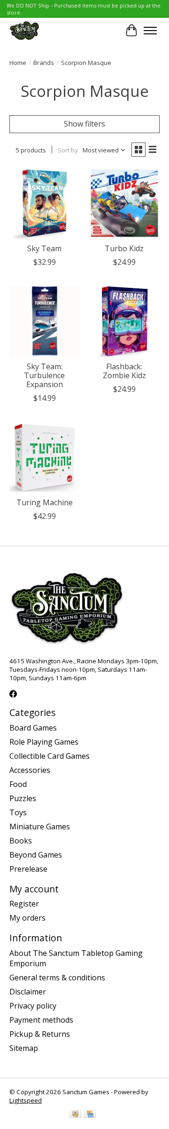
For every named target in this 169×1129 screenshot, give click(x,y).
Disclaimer (27, 991)
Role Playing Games (43, 742)
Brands (43, 62)
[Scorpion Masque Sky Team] (44, 203)
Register (24, 903)
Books (20, 840)
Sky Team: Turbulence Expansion (44, 375)
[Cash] (75, 1115)
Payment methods (41, 1020)
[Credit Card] (90, 1115)
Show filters (84, 124)
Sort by (68, 150)
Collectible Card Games (49, 756)
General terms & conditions (57, 977)
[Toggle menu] (150, 30)
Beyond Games (35, 855)
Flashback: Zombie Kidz (124, 371)
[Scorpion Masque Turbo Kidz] (124, 203)
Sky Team (44, 248)
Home (17, 62)
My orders (27, 918)
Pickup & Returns (39, 1034)
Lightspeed (25, 1100)
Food (18, 784)
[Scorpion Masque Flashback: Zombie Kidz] (124, 321)
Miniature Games (39, 826)
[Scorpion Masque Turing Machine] (44, 457)
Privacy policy (32, 1006)
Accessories (29, 770)
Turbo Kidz (124, 248)
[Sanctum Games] (24, 30)
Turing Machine (44, 502)
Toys (18, 812)
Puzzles (22, 798)
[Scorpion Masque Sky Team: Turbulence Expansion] (44, 321)
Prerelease (28, 869)
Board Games (33, 728)
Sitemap (23, 1048)
